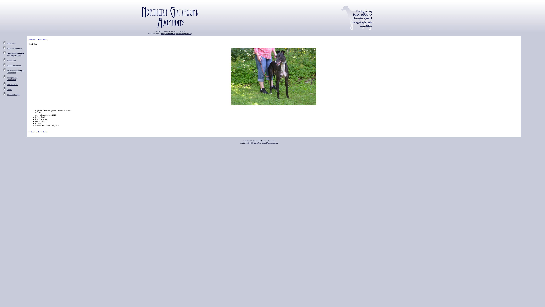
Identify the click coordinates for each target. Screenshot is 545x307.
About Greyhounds (14, 66)
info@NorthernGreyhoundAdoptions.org (176, 34)
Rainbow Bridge (13, 95)
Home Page (11, 43)
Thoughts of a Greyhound (12, 79)
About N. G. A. (12, 85)
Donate (9, 90)
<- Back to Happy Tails (38, 40)
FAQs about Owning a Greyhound (15, 72)
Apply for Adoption (14, 48)
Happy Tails (11, 61)
